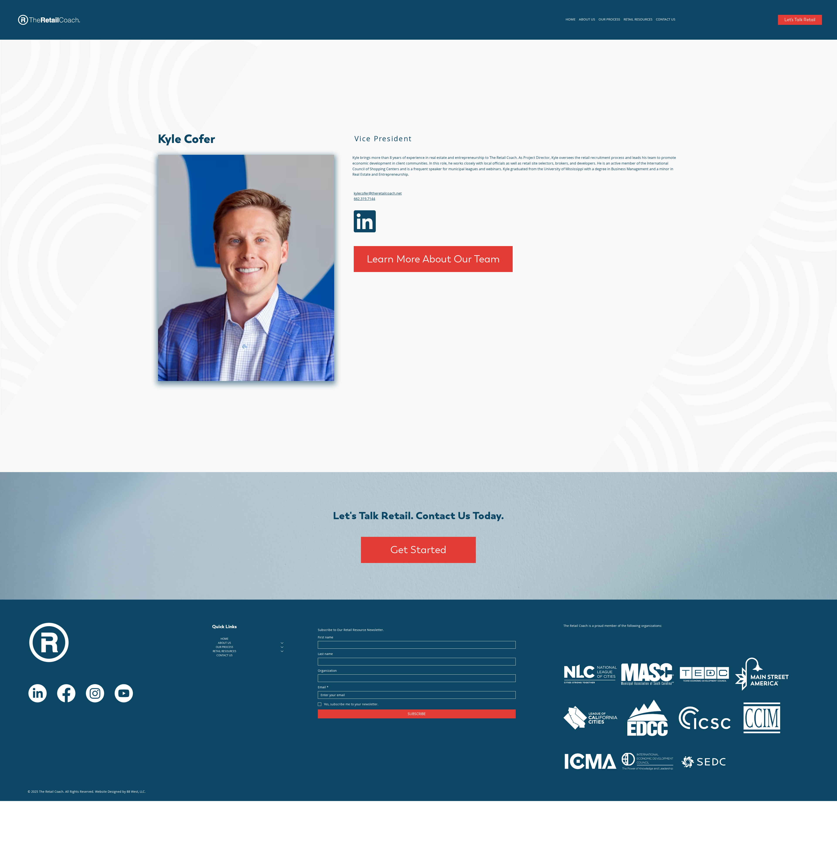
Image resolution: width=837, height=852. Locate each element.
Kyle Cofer (186, 138)
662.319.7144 (364, 198)
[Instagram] (95, 693)
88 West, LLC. (136, 791)
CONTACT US (224, 655)
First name (325, 637)
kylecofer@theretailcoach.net (378, 193)
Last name (325, 654)
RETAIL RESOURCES (224, 651)
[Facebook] (66, 693)
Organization (327, 670)
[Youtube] (124, 693)
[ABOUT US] (282, 643)
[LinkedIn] (37, 693)
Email (323, 687)
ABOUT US (224, 643)
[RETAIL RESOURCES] (282, 651)
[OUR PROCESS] (282, 647)
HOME (224, 638)
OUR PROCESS (224, 647)
